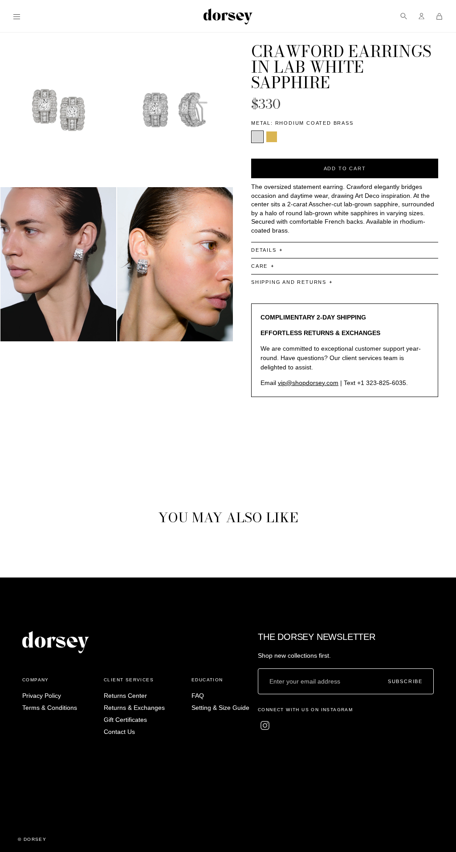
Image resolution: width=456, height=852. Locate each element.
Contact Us (119, 731)
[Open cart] (439, 16)
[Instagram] (265, 725)
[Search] (403, 16)
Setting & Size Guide (220, 707)
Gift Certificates (125, 719)
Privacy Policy (41, 695)
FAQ (197, 695)
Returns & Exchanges (134, 707)
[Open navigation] (16, 16)
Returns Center (125, 695)
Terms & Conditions (49, 707)
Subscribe (405, 681)
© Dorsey (32, 839)
